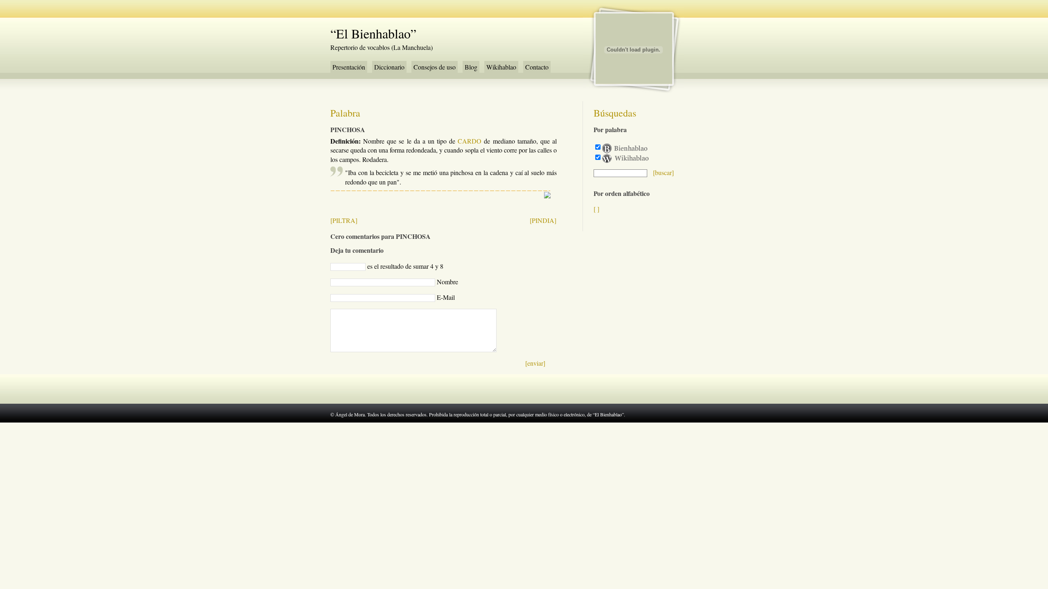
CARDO (469, 141)
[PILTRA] (343, 220)
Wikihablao (501, 67)
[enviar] (535, 363)
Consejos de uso (434, 67)
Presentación (348, 67)
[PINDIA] (543, 220)
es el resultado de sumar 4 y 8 (405, 266)
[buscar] (663, 172)
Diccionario (389, 67)
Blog (471, 67)
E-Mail (446, 297)
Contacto (537, 67)
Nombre (447, 281)
